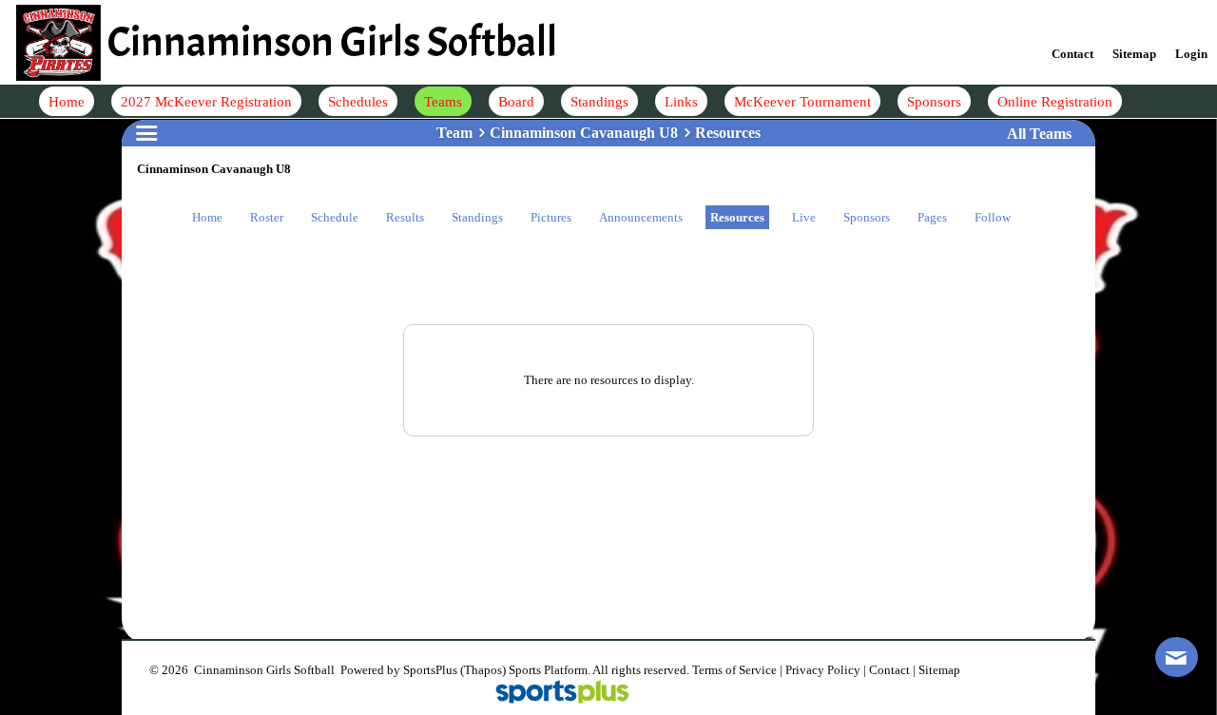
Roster (266, 217)
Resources (737, 217)
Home (207, 217)
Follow (993, 217)
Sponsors (866, 217)
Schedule (334, 217)
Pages (932, 217)
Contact (889, 670)
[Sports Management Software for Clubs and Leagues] (554, 693)
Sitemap (939, 670)
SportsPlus (430, 670)
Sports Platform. (549, 670)
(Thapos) (483, 670)
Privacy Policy (822, 670)
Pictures (551, 217)
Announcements (641, 217)
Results (405, 217)
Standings (477, 217)
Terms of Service (734, 670)
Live (804, 217)
